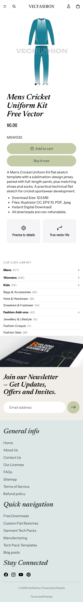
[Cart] (78, 6)
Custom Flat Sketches (20, 523)
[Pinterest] (28, 574)
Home (8, 443)
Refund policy (14, 494)
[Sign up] (73, 407)
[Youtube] (20, 574)
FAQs (7, 472)
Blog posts (11, 552)
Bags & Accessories (20, 292)
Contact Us (12, 457)
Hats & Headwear (18, 299)
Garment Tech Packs (19, 530)
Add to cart (44, 148)
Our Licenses (13, 465)
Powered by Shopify (53, 587)
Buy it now (41, 161)
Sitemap (10, 479)
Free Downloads (16, 516)
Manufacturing (15, 538)
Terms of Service (16, 486)
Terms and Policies (42, 596)
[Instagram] (13, 574)
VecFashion (34, 587)
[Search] (14, 6)
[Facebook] (6, 574)
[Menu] (5, 6)
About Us (10, 450)
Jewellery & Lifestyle (20, 319)
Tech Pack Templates (20, 545)
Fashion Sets (15, 332)
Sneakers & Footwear (21, 305)
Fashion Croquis (17, 326)
